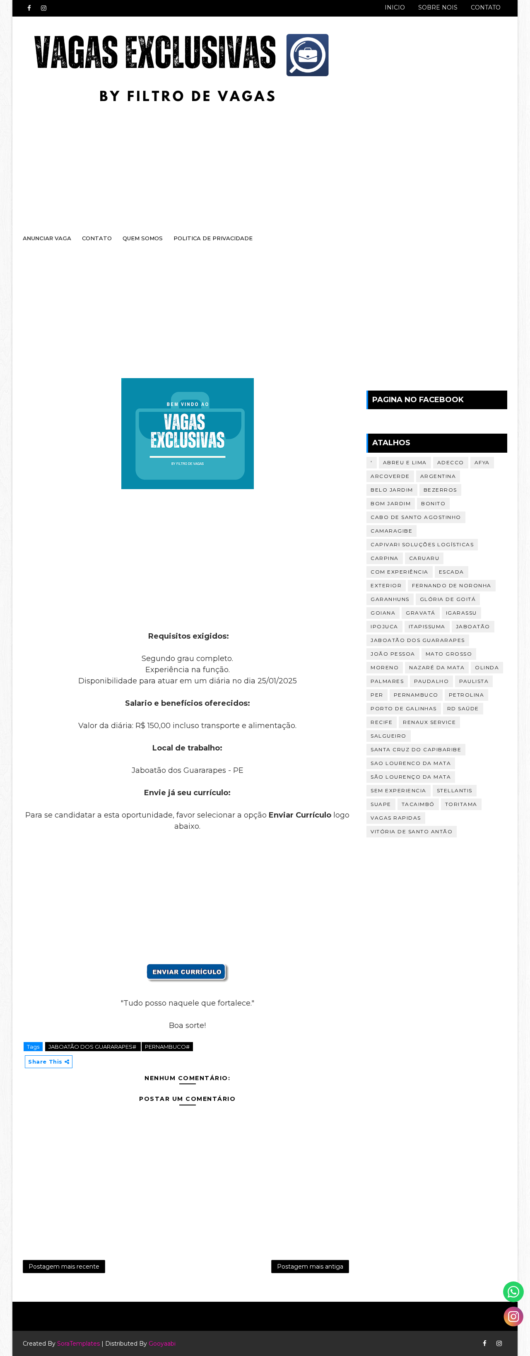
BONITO (433, 503)
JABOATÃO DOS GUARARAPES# (92, 1046)
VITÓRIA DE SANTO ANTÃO (412, 831)
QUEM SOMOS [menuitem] (143, 238)
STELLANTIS (454, 790)
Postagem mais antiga (310, 1266)
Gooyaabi (162, 1343)
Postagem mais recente (64, 1266)
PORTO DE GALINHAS (404, 708)
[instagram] (43, 8)
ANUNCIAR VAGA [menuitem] (47, 238)
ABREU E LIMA (405, 462)
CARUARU (424, 558)
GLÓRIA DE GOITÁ (448, 599)
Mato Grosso (449, 654)
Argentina (438, 476)
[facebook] (29, 8)
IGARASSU (461, 613)
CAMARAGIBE (391, 531)
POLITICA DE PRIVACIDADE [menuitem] (213, 238)
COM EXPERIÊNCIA (400, 572)
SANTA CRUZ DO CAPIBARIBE (416, 749)
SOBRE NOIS (438, 7)
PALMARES (387, 681)
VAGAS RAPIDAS (396, 818)
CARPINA (385, 558)
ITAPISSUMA (427, 626)
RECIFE (382, 722)
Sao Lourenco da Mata (411, 763)
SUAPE (381, 804)
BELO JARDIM (392, 490)
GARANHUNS (390, 599)
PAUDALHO (431, 681)
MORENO (385, 667)
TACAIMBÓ (418, 804)
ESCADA (451, 572)
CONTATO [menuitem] (97, 238)
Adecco (450, 462)
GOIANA (383, 613)
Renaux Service (429, 722)
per (377, 695)
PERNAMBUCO (416, 695)
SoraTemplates (78, 1343)
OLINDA (487, 667)
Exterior (386, 585)
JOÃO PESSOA (393, 654)
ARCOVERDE (390, 476)
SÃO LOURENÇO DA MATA (411, 777)
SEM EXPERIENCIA (398, 790)
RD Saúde (463, 708)
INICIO (395, 7)
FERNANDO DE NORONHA (451, 585)
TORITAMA (461, 804)
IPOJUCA (384, 626)
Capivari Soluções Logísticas (422, 544)
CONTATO (486, 7)
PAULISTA (474, 681)
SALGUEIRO (389, 736)
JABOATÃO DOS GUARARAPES (418, 640)
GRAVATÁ (421, 613)
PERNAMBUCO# (167, 1046)
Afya (482, 462)
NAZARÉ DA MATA (437, 667)
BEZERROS (440, 490)
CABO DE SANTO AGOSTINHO (416, 517)
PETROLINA (466, 695)
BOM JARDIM (391, 503)
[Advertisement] (256, 160)
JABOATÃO (473, 626)
